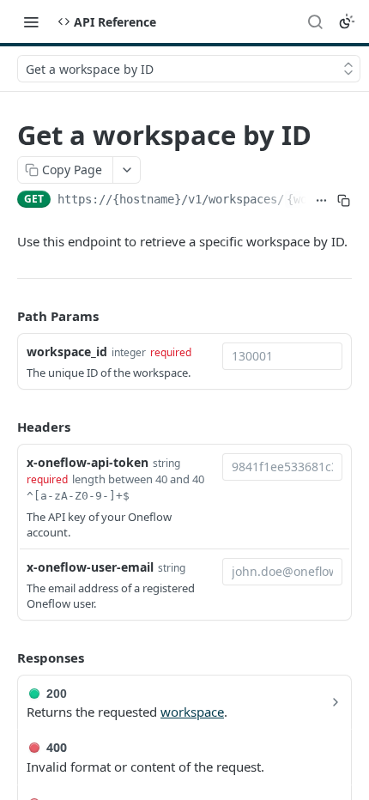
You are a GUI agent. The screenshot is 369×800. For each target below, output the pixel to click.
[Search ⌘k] (315, 21)
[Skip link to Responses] (5, 658)
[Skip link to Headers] (5, 426)
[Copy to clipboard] (344, 201)
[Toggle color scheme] (346, 21)
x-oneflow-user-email (90, 567)
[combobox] (282, 356)
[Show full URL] (321, 201)
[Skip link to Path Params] (5, 317)
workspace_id (67, 351)
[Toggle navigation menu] (31, 21)
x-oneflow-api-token (87, 462)
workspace (192, 711)
